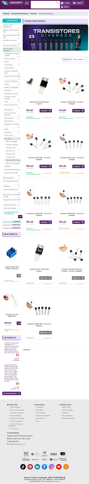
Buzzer (6, 62)
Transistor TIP (10, 148)
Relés (6, 129)
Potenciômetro (11, 118)
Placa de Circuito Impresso (11, 114)
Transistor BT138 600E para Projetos (39, 103)
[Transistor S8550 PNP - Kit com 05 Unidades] (72, 197)
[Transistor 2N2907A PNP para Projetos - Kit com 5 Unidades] (72, 253)
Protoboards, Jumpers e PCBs (12, 55)
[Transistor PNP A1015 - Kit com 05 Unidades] (72, 141)
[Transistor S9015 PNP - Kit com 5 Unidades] (39, 141)
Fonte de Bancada (9, 208)
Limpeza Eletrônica (11, 205)
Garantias (65, 413)
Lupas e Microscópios (11, 191)
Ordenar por (67, 59)
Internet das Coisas (11, 45)
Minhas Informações (68, 418)
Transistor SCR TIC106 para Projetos (39, 270)
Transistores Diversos (13, 160)
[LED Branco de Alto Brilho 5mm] (11, 300)
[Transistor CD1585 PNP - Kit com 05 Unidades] (39, 197)
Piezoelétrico (8, 110)
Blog (37, 421)
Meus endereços (67, 415)
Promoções (39, 407)
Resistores (11, 132)
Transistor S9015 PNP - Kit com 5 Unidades (39, 158)
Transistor (11, 139)
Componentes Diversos (12, 169)
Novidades (39, 410)
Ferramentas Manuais (11, 182)
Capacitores (11, 65)
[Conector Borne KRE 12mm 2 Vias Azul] (11, 252)
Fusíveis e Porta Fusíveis (11, 98)
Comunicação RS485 (11, 174)
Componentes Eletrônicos (11, 50)
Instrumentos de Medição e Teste (12, 196)
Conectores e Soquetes (12, 77)
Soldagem (11, 186)
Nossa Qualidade (15, 415)
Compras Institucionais (17, 418)
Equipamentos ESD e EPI (12, 201)
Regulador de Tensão (11, 125)
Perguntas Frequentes (43, 415)
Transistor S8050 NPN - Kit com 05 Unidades (39, 325)
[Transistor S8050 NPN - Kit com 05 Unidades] (39, 308)
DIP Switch (8, 90)
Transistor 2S (10, 151)
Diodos (11, 84)
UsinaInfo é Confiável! (17, 413)
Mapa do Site (40, 418)
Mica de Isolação (11, 141)
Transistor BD (10, 157)
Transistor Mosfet (12, 144)
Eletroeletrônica (11, 178)
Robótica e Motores (11, 41)
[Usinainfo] (15, 3)
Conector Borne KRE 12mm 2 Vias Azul (12, 268)
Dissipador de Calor (11, 93)
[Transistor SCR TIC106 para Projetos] (39, 253)
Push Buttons (8, 121)
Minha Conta (66, 405)
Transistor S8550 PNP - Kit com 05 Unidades (72, 214)
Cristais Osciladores (11, 81)
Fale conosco (14, 429)
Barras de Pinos (9, 58)
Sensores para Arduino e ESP (11, 36)
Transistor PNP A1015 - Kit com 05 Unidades (72, 158)
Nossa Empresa (15, 407)
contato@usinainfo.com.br (17, 444)
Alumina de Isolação (13, 163)
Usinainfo (6, 13)
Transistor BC (10, 154)
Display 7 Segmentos (11, 87)
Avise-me (43, 278)
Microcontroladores (11, 106)
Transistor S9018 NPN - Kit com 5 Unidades (71, 103)
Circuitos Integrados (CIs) (11, 72)
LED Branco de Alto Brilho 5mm (11, 315)
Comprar (44, 111)
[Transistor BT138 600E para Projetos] (39, 86)
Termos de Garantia (16, 421)
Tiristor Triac (8, 135)
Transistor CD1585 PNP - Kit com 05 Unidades (39, 214)
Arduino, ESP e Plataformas (11, 26)
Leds (11, 102)
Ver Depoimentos (10, 393)
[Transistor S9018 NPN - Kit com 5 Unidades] (72, 86)
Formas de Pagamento (17, 410)
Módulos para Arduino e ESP (11, 31)
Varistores (7, 166)
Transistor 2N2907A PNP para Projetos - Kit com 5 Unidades (71, 270)
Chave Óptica (9, 68)
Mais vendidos (40, 413)
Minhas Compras (67, 410)
